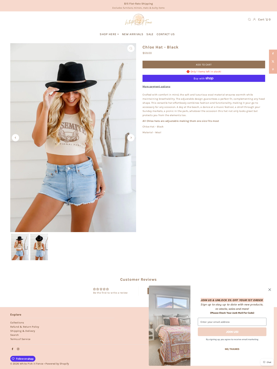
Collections (17, 322)
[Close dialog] (270, 289)
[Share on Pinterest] (273, 70)
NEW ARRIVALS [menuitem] (132, 34)
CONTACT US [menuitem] (166, 34)
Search (14, 334)
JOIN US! (232, 331)
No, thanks (232, 349)
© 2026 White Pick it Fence (27, 363)
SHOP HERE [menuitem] (108, 34)
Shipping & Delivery (22, 330)
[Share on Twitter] (273, 62)
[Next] (130, 137)
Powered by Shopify (57, 363)
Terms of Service (20, 339)
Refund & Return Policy (24, 326)
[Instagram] (18, 349)
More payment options (156, 86)
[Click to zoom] (130, 48)
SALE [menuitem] (149, 34)
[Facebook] (12, 349)
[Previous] (15, 137)
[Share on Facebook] (273, 54)
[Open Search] (249, 19)
